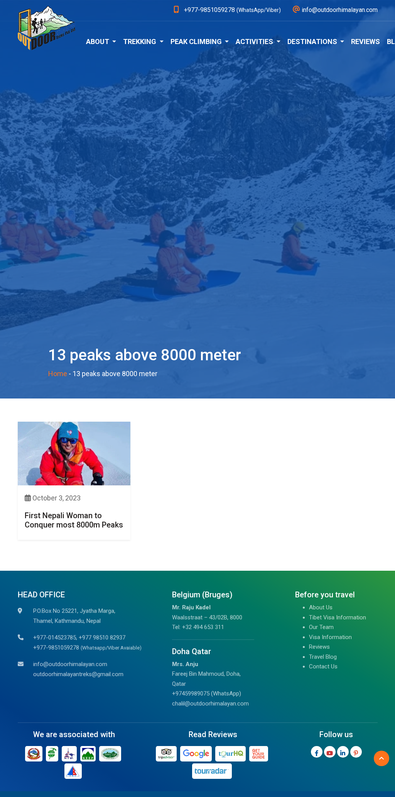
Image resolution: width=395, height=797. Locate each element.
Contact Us (323, 666)
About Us (321, 607)
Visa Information (330, 637)
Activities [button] (255, 41)
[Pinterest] (356, 752)
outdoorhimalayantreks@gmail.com (78, 674)
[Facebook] (316, 752)
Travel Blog (323, 656)
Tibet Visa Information (337, 617)
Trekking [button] (140, 41)
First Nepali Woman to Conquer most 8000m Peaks (74, 520)
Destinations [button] (313, 41)
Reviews (365, 41)
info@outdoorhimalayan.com (70, 664)
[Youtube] (330, 752)
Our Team (321, 627)
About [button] (98, 41)
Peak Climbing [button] (196, 41)
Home (57, 374)
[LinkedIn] (343, 752)
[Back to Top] (381, 758)
